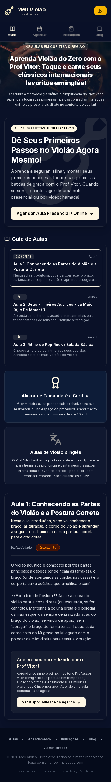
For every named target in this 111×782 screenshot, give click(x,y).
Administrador (55, 748)
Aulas (13, 739)
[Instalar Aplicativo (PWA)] (100, 10)
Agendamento (39, 739)
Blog (92, 739)
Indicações (70, 739)
